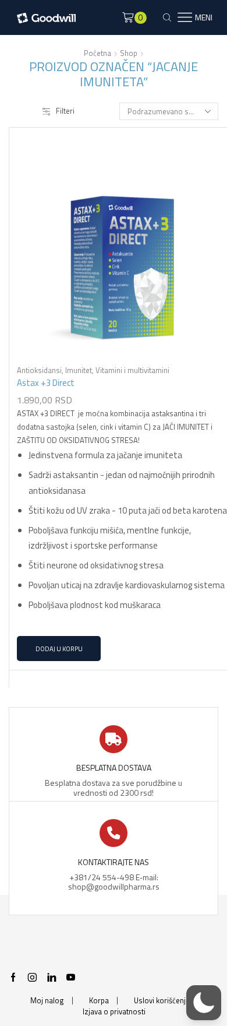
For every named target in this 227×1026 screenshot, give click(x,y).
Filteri (65, 111)
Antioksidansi (39, 370)
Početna (97, 53)
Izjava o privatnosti (114, 1012)
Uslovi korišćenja (162, 1000)
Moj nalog (47, 1000)
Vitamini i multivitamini (132, 370)
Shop (128, 53)
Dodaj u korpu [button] (59, 648)
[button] (203, 1002)
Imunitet (78, 370)
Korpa (99, 1000)
